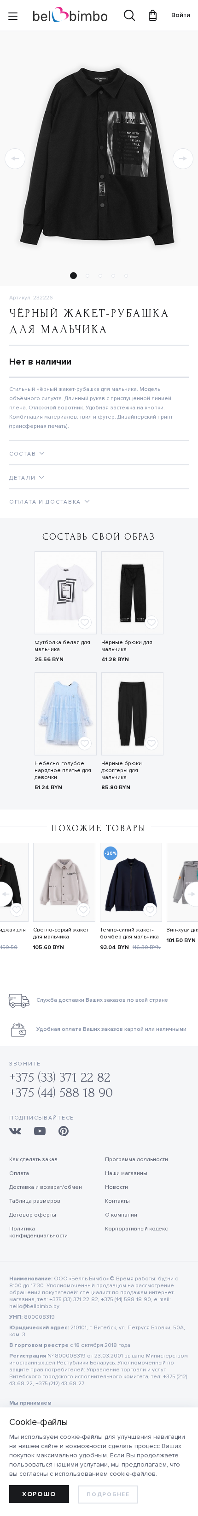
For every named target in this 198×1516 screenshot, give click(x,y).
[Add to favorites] (84, 622)
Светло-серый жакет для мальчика (61, 933)
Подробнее (108, 1494)
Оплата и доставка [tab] (45, 502)
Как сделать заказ (33, 1159)
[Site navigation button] (12, 18)
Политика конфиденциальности (38, 1232)
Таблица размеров (34, 1201)
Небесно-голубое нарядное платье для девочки (63, 770)
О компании (121, 1215)
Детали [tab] (22, 478)
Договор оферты (32, 1215)
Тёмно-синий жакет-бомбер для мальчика (129, 933)
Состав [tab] (22, 454)
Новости (116, 1187)
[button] (15, 158)
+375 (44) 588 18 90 (61, 1092)
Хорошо (39, 1494)
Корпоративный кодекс (136, 1228)
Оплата (19, 1173)
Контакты (117, 1201)
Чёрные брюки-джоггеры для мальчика (122, 770)
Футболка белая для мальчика (62, 646)
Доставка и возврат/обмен (45, 1187)
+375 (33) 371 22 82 (60, 1077)
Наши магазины (126, 1173)
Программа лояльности (136, 1159)
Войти (176, 15)
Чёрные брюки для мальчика (126, 646)
